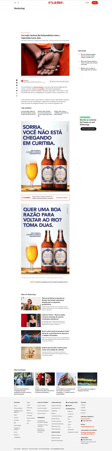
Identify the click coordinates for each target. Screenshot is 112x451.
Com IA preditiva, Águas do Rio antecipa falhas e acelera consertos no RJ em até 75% (28, 113)
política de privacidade (44, 448)
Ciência (28, 420)
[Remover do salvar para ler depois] (17, 96)
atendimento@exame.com (87, 426)
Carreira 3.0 (71, 414)
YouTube (83, 405)
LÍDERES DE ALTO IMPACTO (18, 411)
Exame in (70, 411)
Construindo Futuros (57, 416)
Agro (69, 427)
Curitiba (41, 89)
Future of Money (31, 418)
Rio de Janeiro (39, 87)
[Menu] (15, 3)
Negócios (16, 434)
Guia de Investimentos (43, 410)
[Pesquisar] (18, 3)
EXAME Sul (54, 410)
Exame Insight (17, 425)
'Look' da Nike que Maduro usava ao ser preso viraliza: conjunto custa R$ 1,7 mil (88, 56)
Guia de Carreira (41, 413)
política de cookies (33, 448)
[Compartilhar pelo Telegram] (17, 88)
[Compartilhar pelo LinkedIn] (17, 85)
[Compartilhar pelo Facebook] (17, 83)
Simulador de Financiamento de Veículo (41, 430)
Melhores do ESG (56, 438)
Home (22, 32)
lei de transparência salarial (57, 448)
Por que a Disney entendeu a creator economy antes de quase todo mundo (89, 63)
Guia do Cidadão (41, 405)
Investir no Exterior (56, 421)
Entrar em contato (85, 418)
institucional (17, 448)
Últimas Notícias (18, 408)
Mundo (28, 402)
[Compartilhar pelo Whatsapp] (17, 80)
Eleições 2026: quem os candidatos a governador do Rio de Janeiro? (61, 113)
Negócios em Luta (56, 426)
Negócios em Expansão (57, 440)
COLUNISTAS (17, 437)
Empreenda (71, 429)
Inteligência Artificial (17, 428)
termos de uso (25, 448)
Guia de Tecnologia (42, 408)
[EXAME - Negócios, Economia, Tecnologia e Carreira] (56, 2)
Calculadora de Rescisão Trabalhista (42, 421)
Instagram (83, 410)
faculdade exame (72, 402)
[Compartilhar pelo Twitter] (17, 90)
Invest (15, 432)
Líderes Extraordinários (57, 423)
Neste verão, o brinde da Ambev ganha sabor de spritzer (89, 69)
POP (28, 423)
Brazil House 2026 (56, 408)
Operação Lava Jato (57, 277)
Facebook (83, 413)
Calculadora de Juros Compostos (42, 425)
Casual (28, 405)
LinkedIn (83, 407)
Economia (16, 420)
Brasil (15, 415)
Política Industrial (56, 429)
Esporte (29, 410)
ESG (15, 422)
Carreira (16, 417)
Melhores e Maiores (56, 435)
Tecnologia (29, 415)
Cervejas (48, 277)
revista (70, 405)
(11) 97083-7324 (87, 439)
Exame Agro (30, 413)
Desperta (70, 416)
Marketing (19, 8)
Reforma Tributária (56, 405)
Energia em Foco (56, 418)
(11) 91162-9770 (87, 420)
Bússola (53, 413)
